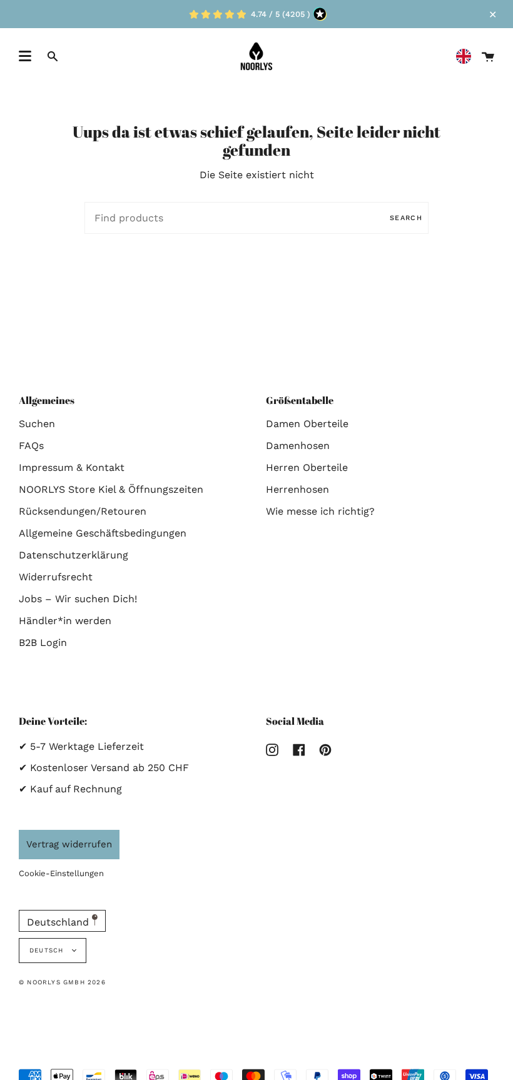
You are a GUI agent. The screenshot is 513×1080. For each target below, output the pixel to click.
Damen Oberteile (307, 424)
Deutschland (59, 922)
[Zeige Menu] (25, 56)
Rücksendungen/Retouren (82, 511)
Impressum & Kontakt (71, 467)
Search (406, 218)
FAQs (31, 446)
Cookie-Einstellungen (61, 873)
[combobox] (467, 56)
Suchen (37, 424)
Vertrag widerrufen (69, 844)
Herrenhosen (297, 489)
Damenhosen (298, 446)
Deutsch (47, 950)
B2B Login (43, 643)
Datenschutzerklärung (73, 555)
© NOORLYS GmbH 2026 (62, 982)
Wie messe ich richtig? (320, 511)
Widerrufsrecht (56, 577)
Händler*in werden (65, 621)
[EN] (467, 56)
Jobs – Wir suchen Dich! (78, 599)
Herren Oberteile (307, 467)
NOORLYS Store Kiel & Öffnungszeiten (111, 489)
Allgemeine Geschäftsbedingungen (102, 533)
